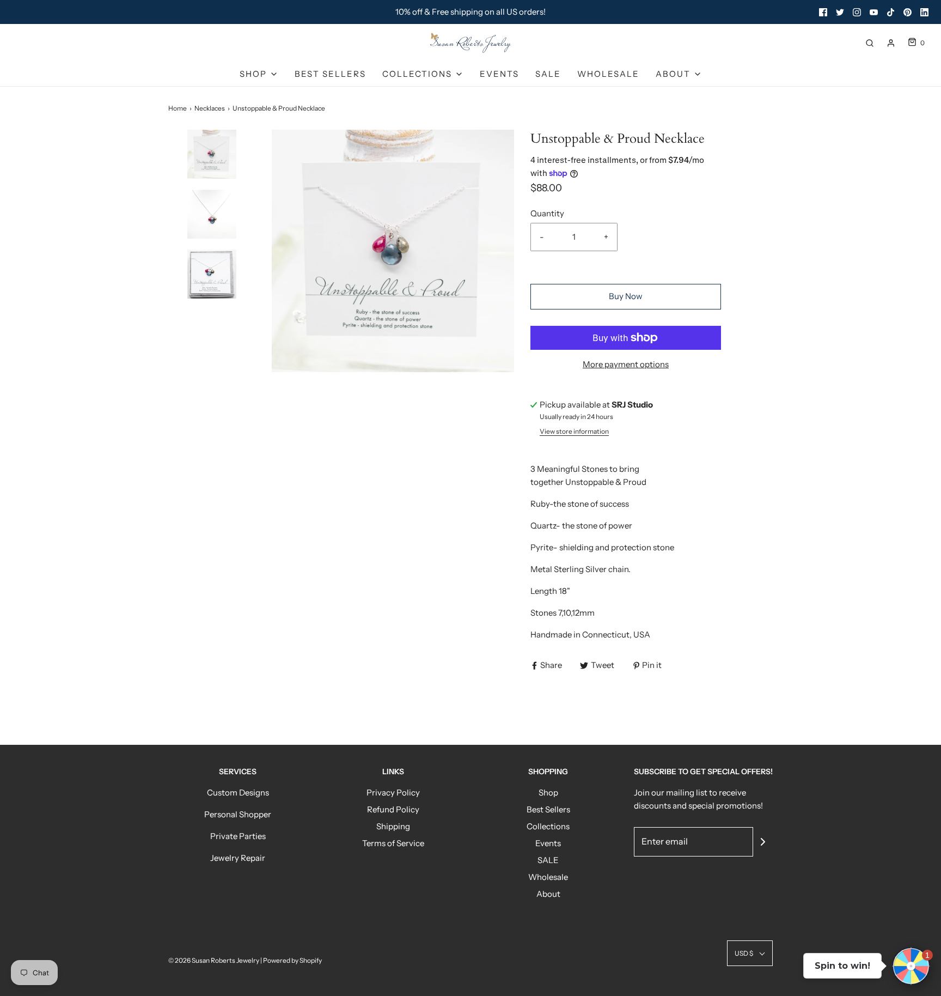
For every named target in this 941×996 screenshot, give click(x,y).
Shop (548, 792)
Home (177, 108)
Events (499, 74)
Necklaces (209, 108)
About (548, 894)
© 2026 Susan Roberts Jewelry (213, 960)
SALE (548, 74)
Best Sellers (330, 74)
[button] (211, 173)
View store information (574, 431)
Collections (548, 826)
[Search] (869, 43)
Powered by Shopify (292, 960)
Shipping (393, 826)
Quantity (547, 213)
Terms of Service (393, 843)
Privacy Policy (393, 792)
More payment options (626, 364)
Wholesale (608, 74)
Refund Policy (393, 809)
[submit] (763, 842)
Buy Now (626, 296)
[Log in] (890, 43)
